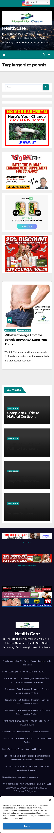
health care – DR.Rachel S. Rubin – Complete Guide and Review (27, 740)
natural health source (27, 565)
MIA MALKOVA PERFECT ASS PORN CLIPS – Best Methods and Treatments (27, 768)
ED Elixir (27, 542)
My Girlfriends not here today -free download (20, 777)
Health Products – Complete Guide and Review (21, 749)
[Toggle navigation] (49, 54)
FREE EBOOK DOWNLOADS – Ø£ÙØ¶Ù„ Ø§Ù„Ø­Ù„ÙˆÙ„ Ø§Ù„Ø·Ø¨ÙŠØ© (27, 723)
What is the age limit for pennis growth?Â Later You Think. (25, 339)
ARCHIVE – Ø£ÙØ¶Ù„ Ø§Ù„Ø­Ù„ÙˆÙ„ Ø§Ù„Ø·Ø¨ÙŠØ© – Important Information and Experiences (27, 680)
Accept (27, 826)
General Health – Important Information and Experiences (25, 732)
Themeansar (27, 665)
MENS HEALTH (10, 330)
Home (4, 672)
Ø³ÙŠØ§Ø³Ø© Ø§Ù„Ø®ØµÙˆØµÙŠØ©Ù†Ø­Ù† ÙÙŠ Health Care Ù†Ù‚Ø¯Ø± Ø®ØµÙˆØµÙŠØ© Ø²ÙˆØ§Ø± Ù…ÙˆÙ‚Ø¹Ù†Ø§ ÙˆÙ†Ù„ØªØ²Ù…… (27, 788)
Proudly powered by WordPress (16, 661)
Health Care (14, 28)
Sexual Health (24, 330)
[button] (49, 799)
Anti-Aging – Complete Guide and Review (26, 672)
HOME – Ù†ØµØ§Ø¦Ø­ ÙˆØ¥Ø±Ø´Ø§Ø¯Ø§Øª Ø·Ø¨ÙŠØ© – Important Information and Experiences (27, 758)
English (33, 2)
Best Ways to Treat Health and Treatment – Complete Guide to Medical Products (27, 691)
